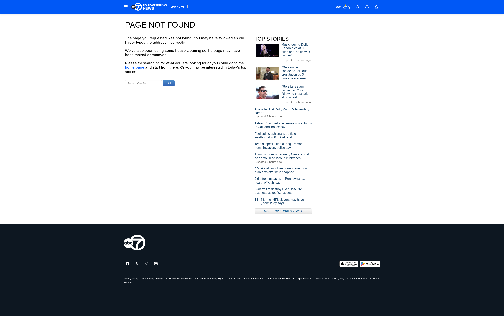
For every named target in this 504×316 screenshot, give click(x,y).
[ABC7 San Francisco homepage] (149, 7)
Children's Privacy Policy (179, 278)
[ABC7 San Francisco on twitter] (137, 264)
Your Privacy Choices (152, 278)
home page (134, 67)
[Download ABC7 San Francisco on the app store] (348, 264)
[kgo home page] (134, 242)
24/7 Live (177, 7)
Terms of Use (234, 278)
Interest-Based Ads (254, 278)
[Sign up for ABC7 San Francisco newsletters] (156, 264)
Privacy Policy (131, 278)
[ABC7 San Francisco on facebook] (128, 264)
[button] (125, 7)
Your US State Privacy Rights (209, 278)
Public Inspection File (278, 278)
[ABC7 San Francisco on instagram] (146, 264)
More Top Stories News (282, 211)
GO (169, 83)
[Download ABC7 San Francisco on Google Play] (370, 264)
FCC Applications (302, 278)
